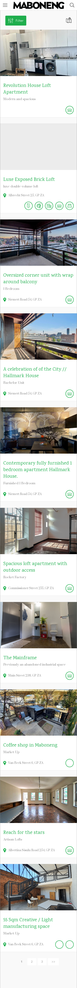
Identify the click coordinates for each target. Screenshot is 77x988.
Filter (19, 21)
